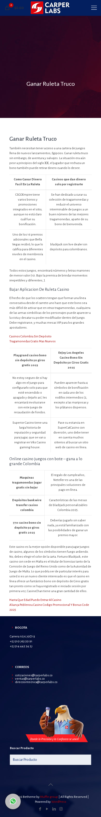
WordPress (58, 802)
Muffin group (49, 797)
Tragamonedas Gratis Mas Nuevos (32, 341)
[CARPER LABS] (50, 7)
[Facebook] (40, 809)
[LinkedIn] (54, 809)
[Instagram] (61, 809)
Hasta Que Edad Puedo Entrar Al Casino (35, 600)
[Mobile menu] (94, 7)
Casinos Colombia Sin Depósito (30, 336)
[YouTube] (47, 809)
